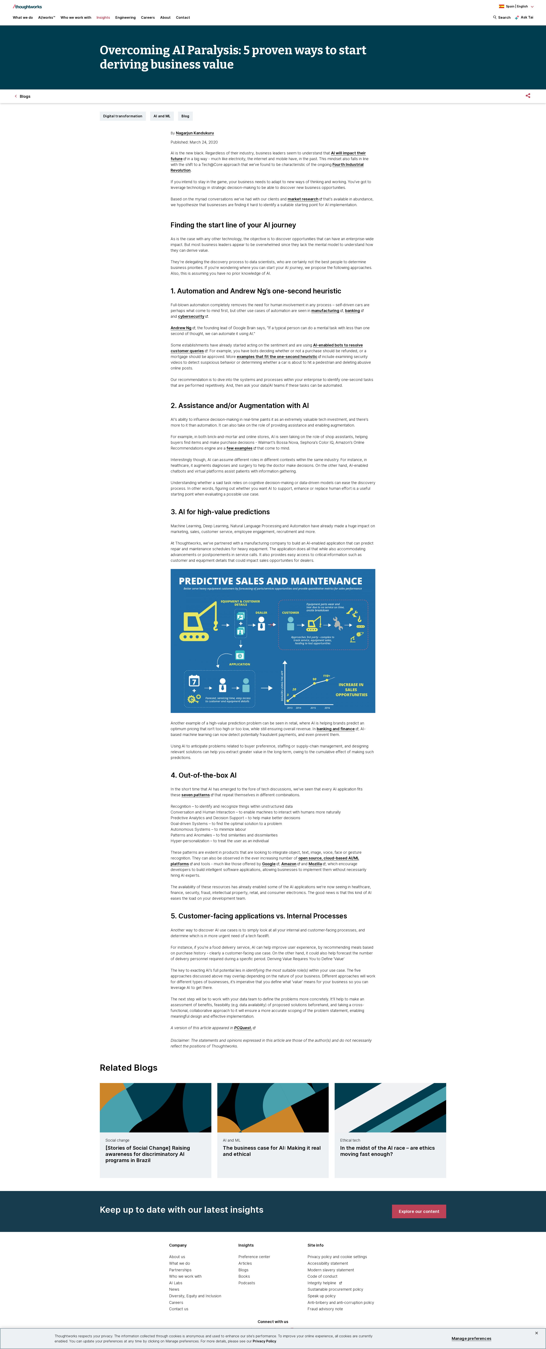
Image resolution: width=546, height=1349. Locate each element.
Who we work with (185, 1276)
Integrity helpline (322, 1283)
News (174, 1289)
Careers (176, 1302)
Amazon (288, 864)
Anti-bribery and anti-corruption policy (341, 1302)
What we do (179, 1263)
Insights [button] (103, 17)
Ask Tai (527, 17)
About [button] (165, 17)
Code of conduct (322, 1276)
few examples (240, 448)
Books (244, 1276)
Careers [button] (148, 17)
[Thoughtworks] (27, 4)
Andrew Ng (181, 328)
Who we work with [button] (76, 17)
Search (504, 17)
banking (352, 310)
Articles (245, 1263)
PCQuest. (243, 1028)
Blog (185, 116)
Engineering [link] (125, 17)
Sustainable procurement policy (335, 1289)
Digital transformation (122, 116)
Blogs (243, 1270)
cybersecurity (191, 316)
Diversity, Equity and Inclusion (195, 1296)
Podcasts (246, 1283)
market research (303, 199)
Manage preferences (471, 1338)
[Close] (536, 1333)
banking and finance (336, 729)
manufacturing (325, 310)
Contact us (178, 1309)
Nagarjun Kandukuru (195, 133)
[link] (419, 1211)
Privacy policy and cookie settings (337, 1256)
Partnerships (180, 1270)
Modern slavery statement (331, 1270)
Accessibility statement (328, 1263)
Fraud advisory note (325, 1309)
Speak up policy (322, 1296)
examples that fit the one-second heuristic (277, 356)
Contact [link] (183, 17)
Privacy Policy (264, 1341)
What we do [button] (23, 17)
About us (177, 1256)
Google (269, 864)
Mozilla (315, 864)
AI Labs (175, 1283)
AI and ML (162, 116)
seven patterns (196, 795)
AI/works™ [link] (46, 17)
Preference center (254, 1256)
